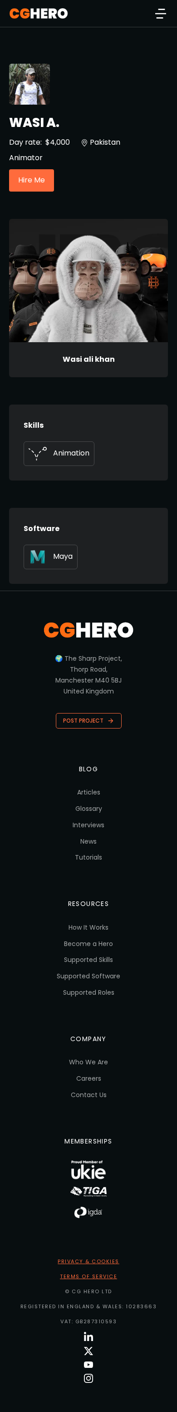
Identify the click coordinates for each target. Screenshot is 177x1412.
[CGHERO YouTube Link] (88, 1364)
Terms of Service (88, 1276)
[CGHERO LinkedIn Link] (88, 1337)
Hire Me (31, 180)
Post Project (83, 720)
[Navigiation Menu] (160, 13)
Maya (63, 556)
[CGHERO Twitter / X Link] (88, 1351)
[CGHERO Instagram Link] (88, 1378)
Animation (71, 453)
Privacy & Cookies (88, 1261)
